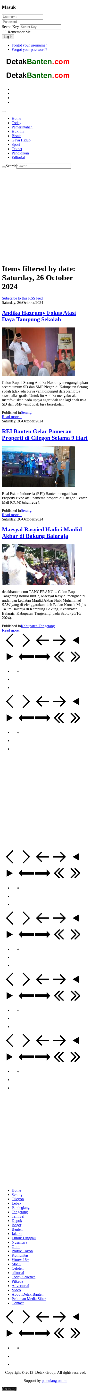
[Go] (4, 167)
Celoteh (18, 1268)
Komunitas (20, 1255)
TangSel (18, 1216)
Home (16, 1190)
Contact (18, 1303)
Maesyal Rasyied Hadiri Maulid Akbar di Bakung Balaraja (42, 532)
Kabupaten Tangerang (38, 626)
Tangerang (20, 1212)
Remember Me (19, 32)
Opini (16, 1247)
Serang (26, 412)
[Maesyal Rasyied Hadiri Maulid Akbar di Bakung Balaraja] (38, 583)
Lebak (16, 1203)
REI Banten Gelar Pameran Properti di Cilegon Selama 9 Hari (45, 434)
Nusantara (19, 1242)
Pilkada (17, 1281)
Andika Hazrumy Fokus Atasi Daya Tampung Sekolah (39, 316)
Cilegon (18, 1199)
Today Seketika (23, 1277)
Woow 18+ (20, 1260)
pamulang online (54, 1381)
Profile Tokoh (22, 1251)
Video (16, 1290)
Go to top (9, 1389)
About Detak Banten (27, 1294)
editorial (18, 1273)
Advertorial (20, 1286)
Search (11, 166)
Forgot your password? (29, 49)
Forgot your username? (29, 45)
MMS (16, 1264)
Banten (17, 1229)
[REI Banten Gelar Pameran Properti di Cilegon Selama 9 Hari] (38, 485)
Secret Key (10, 27)
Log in (8, 37)
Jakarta (17, 1234)
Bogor (16, 1225)
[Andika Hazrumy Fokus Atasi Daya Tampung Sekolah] (38, 374)
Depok (17, 1221)
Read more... (12, 417)
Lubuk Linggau (24, 1238)
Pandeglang (21, 1208)
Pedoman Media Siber (29, 1299)
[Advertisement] (45, 214)
